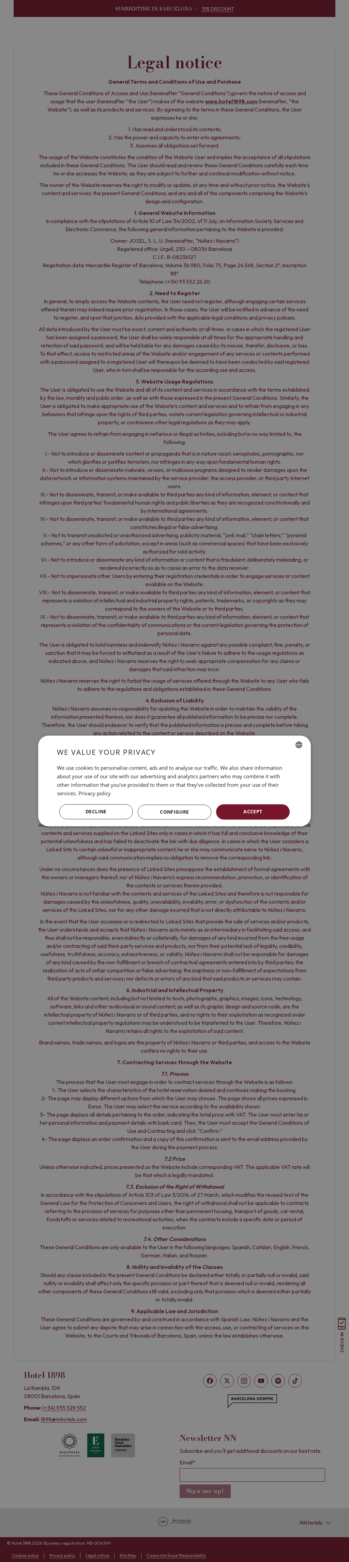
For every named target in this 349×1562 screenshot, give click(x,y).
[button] (174, 811)
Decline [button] (96, 812)
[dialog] (174, 780)
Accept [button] (252, 812)
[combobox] (298, 744)
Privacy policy (94, 793)
